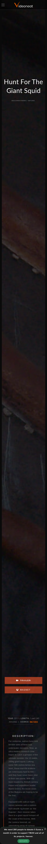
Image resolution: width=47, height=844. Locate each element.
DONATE (23, 841)
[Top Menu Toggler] (3, 5)
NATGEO (34, 722)
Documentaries (19, 100)
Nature (31, 100)
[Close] (45, 829)
